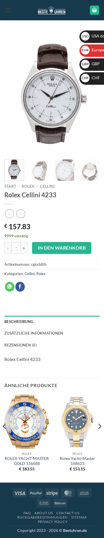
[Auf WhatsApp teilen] (9, 287)
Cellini (47, 186)
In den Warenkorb (62, 247)
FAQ (27, 513)
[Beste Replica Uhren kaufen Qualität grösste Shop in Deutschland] (52, 10)
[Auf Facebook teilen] (20, 287)
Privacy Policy (53, 521)
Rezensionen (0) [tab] (20, 345)
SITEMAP (79, 517)
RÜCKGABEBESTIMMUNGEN (42, 517)
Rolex (28, 186)
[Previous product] (20, 213)
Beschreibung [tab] (18, 321)
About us (43, 513)
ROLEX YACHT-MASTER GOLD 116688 (27, 461)
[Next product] (9, 213)
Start (10, 186)
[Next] (90, 93)
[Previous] (13, 93)
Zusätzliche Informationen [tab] (33, 333)
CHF (91, 77)
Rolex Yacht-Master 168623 (77, 461)
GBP (91, 63)
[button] (7, 10)
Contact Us (67, 513)
